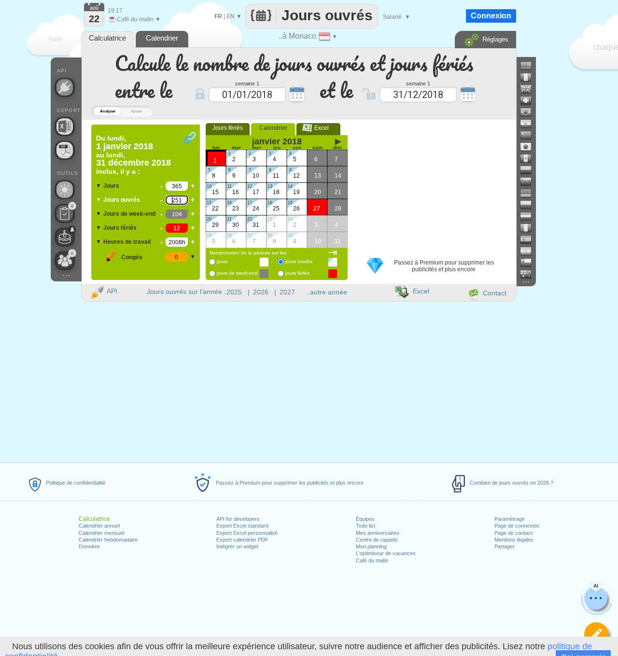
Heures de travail (127, 241)
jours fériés (297, 273)
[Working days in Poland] (529, 204)
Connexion (491, 16)
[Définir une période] (596, 634)
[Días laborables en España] (529, 239)
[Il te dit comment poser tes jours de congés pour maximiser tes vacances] (64, 190)
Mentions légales (514, 540)
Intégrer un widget (237, 546)
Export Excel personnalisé (247, 533)
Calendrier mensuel (101, 533)
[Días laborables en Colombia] (529, 170)
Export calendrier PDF (242, 540)
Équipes (365, 519)
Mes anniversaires (377, 533)
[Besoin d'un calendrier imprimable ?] (64, 150)
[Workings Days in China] (529, 135)
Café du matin (372, 560)
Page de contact (513, 533)
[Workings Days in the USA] (529, 65)
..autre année (326, 292)
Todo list (365, 526)
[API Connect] (64, 87)
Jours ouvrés (121, 199)
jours (222, 261)
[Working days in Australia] (529, 274)
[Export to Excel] (64, 126)
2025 (234, 292)
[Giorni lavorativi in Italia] (529, 228)
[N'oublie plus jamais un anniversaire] (64, 237)
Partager (504, 546)
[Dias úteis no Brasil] (529, 112)
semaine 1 (247, 83)
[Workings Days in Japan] (529, 147)
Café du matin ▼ (134, 19)
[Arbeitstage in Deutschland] (529, 193)
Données (89, 546)
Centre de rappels (377, 540)
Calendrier (273, 128)
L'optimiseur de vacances (386, 553)
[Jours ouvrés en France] (529, 77)
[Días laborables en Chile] (529, 262)
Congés (131, 257)
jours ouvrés (298, 261)
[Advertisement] (434, 185)
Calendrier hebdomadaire (108, 540)
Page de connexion (516, 526)
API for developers (238, 519)
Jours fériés (120, 227)
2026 (260, 292)
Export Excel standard (242, 526)
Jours (111, 185)
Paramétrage (509, 519)
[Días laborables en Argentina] (529, 251)
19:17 (115, 10)
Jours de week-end (129, 213)
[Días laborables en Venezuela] (529, 181)
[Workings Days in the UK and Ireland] (529, 89)
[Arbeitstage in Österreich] (529, 216)
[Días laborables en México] (529, 158)
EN (230, 16)
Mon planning (371, 546)
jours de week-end (237, 273)
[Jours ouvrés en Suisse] (529, 100)
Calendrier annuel (99, 526)
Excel (319, 128)
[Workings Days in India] (529, 123)
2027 (287, 292)
